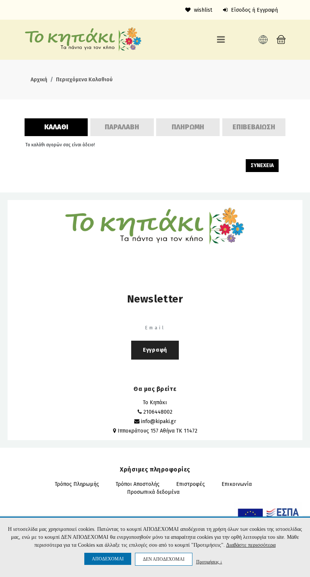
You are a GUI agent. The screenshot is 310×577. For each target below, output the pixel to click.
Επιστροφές (190, 484)
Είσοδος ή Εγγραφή (253, 10)
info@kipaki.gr (158, 421)
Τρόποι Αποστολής (138, 484)
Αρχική (39, 79)
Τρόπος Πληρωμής (77, 484)
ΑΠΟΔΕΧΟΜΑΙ (108, 558)
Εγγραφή (155, 350)
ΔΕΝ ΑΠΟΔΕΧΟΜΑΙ (163, 559)
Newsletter (155, 299)
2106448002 (157, 412)
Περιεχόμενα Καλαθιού (84, 79)
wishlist (202, 10)
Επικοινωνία (237, 484)
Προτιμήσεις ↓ (209, 561)
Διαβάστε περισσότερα (251, 545)
